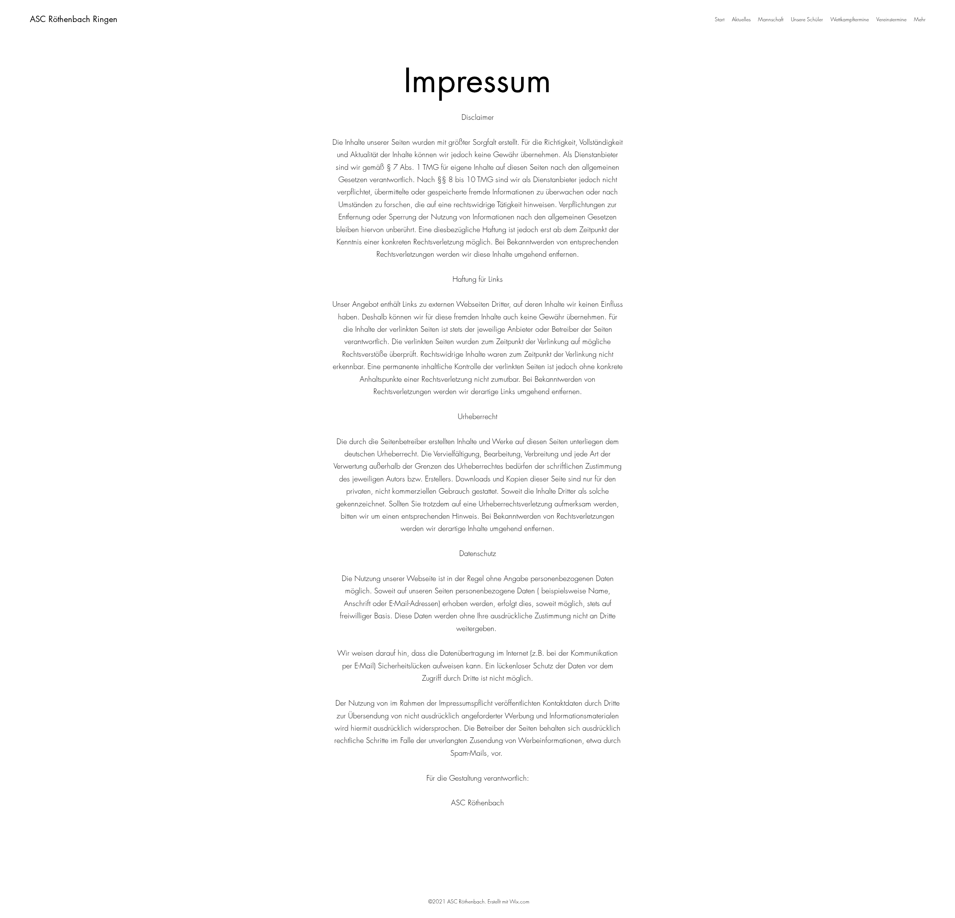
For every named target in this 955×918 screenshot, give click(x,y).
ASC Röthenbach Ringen (74, 19)
